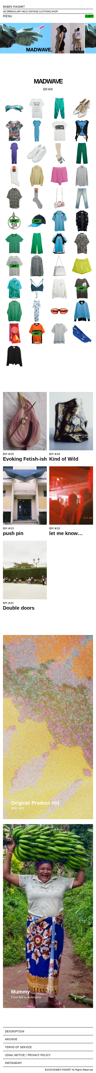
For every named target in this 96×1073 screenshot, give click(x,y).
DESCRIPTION (14, 1031)
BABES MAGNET (14, 6)
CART (89, 16)
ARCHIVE (11, 1039)
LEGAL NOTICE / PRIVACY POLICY (27, 1055)
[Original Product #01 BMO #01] (48, 637)
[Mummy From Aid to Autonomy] (48, 826)
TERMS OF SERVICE (18, 1047)
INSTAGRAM (13, 1063)
